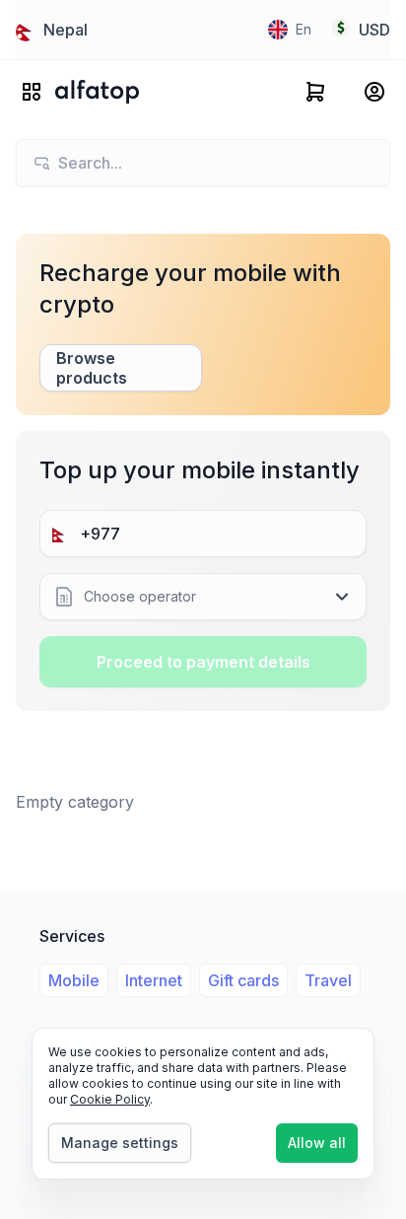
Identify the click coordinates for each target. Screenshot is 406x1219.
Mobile (74, 980)
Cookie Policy (110, 1099)
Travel (328, 980)
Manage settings (119, 1142)
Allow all (317, 1142)
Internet (153, 980)
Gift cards (243, 980)
